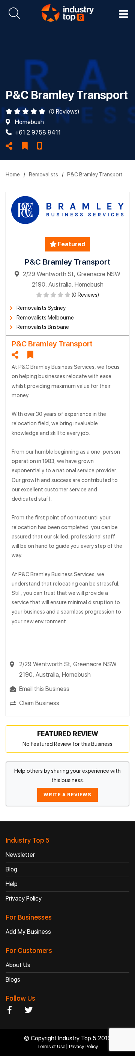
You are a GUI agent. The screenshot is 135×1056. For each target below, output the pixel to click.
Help (12, 883)
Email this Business (44, 688)
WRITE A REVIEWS (67, 794)
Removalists (43, 174)
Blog (11, 869)
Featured (71, 244)
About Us (18, 965)
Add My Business (28, 931)
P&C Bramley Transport (95, 174)
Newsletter (20, 854)
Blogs (13, 979)
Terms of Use (51, 1046)
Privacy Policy (24, 898)
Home (13, 174)
